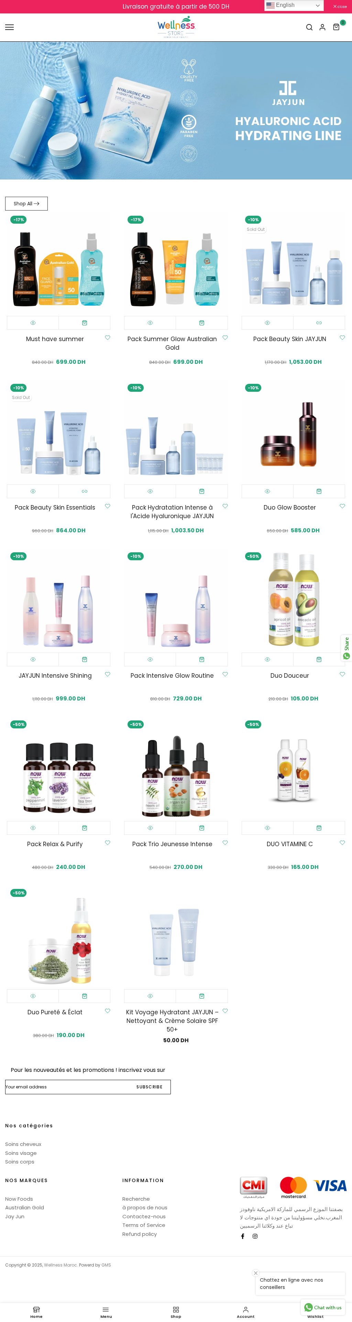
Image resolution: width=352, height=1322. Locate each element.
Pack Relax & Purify (55, 844)
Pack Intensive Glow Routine (172, 676)
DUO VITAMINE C (290, 844)
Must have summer (55, 339)
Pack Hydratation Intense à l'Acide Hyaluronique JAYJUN (172, 511)
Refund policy (139, 1234)
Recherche (136, 1198)
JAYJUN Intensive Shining (55, 676)
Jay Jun (14, 1216)
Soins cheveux (23, 1144)
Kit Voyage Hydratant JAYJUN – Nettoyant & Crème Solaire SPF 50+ (172, 1021)
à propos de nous (144, 1207)
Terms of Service (143, 1225)
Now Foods (19, 1198)
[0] (336, 27)
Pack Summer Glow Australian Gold (172, 343)
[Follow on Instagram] (255, 1236)
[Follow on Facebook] (242, 1236)
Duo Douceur (290, 676)
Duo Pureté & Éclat (55, 1012)
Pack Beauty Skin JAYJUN (289, 339)
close (13, 7)
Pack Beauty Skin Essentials (55, 507)
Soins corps (19, 1161)
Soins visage (21, 1153)
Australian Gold (24, 1207)
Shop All (23, 203)
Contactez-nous (144, 1216)
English (285, 5)
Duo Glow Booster (290, 507)
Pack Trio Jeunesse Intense (172, 844)
